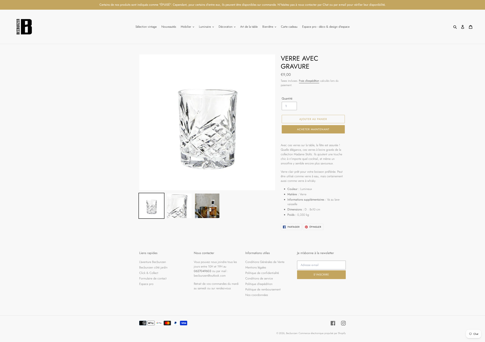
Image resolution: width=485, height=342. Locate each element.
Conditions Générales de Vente (264, 262)
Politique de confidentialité (262, 273)
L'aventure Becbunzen (152, 262)
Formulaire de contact (153, 278)
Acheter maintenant (313, 129)
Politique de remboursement (263, 289)
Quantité (287, 98)
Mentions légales (255, 267)
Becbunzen (292, 333)
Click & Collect (148, 273)
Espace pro (146, 284)
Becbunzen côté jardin (153, 267)
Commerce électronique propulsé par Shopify (322, 333)
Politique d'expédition (258, 284)
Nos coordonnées (256, 295)
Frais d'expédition (309, 81)
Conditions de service (259, 278)
